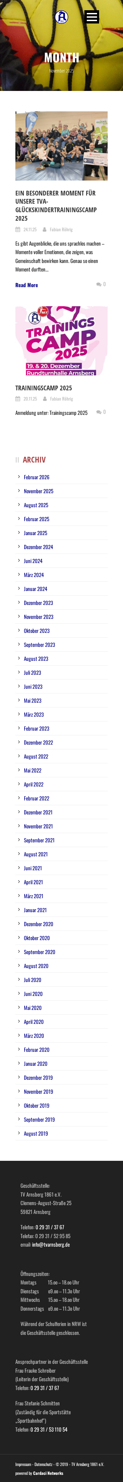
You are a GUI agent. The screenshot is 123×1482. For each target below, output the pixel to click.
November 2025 (38, 491)
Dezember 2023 (38, 602)
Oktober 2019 (37, 1105)
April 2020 (34, 1021)
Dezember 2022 (38, 742)
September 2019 (39, 1119)
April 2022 (33, 784)
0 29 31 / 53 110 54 (48, 1429)
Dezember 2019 (38, 1077)
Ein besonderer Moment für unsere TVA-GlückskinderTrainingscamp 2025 (56, 206)
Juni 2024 (33, 560)
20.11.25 (30, 398)
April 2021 (33, 882)
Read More (26, 284)
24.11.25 (30, 229)
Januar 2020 (35, 1063)
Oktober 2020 (37, 937)
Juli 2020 (32, 979)
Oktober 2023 (37, 630)
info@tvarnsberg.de (51, 1244)
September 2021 (39, 840)
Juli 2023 (32, 672)
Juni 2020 (33, 993)
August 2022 (36, 756)
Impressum (23, 1464)
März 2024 (34, 574)
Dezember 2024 (38, 546)
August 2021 (36, 854)
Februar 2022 (36, 798)
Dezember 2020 (38, 923)
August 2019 (36, 1133)
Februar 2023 (36, 728)
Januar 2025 (35, 532)
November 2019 (38, 1091)
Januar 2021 (35, 910)
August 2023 (36, 658)
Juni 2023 (33, 686)
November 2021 (38, 826)
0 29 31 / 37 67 (50, 1227)
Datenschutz (43, 1464)
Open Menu (91, 17)
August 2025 (36, 505)
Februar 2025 (36, 518)
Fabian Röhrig (61, 229)
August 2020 (36, 965)
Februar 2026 (37, 477)
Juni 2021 (33, 868)
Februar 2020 (37, 1049)
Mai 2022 (32, 770)
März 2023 (34, 714)
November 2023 (38, 616)
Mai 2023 (32, 700)
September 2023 (39, 644)
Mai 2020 (33, 1007)
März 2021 (33, 896)
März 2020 (34, 1035)
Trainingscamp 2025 (43, 388)
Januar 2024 (35, 588)
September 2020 (39, 951)
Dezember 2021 (38, 812)
